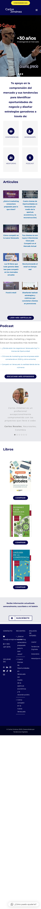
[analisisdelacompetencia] (20, 549)
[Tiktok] (7, 671)
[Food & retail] (11, 286)
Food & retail (11, 293)
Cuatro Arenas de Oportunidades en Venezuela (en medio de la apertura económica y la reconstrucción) (30, 209)
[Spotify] (10, 671)
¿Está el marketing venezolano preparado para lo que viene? (20, 645)
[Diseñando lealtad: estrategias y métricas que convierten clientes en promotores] (30, 286)
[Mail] (4, 674)
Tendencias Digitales (20, 732)
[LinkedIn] (7, 667)
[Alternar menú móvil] (37, 10)
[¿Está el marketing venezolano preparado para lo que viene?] (11, 194)
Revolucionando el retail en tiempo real (30, 266)
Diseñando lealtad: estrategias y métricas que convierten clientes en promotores (30, 298)
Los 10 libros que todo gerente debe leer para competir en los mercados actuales (11, 269)
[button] (23, 904)
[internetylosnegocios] (20, 504)
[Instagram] (10, 667)
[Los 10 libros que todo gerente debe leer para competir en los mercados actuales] (11, 257)
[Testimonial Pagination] (14, 434)
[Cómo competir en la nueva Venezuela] (11, 228)
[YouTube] (4, 671)
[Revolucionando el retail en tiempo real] (30, 257)
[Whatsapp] (4, 667)
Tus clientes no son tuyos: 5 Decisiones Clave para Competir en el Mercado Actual (30, 240)
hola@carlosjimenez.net (12, 639)
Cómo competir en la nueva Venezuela (20, 706)
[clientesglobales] (20, 460)
